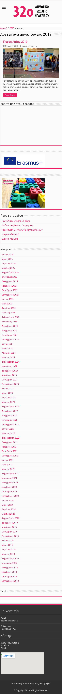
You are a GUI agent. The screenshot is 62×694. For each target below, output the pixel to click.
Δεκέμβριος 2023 (10, 371)
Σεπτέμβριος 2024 (10, 339)
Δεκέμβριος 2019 (10, 523)
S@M (48, 683)
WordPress (28, 683)
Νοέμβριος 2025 (9, 286)
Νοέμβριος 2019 (9, 527)
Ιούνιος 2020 (8, 500)
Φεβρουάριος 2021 (10, 473)
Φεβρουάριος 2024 (10, 362)
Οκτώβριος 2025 (9, 290)
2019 (12, 28)
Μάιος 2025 (7, 304)
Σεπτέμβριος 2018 (10, 581)
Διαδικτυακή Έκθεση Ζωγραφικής (18, 225)
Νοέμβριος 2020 (9, 487)
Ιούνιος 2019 (8, 541)
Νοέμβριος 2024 (9, 330)
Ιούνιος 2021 (8, 460)
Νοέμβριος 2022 (9, 415)
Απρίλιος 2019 (9, 549)
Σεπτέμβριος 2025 (10, 295)
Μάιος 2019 (7, 545)
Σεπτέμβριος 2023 (10, 384)
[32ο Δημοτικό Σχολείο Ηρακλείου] (31, 11)
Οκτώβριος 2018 (9, 576)
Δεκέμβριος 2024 (10, 326)
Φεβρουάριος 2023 (10, 406)
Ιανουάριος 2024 (9, 366)
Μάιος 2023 (7, 393)
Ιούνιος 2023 (8, 389)
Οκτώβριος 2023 (9, 380)
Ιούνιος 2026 (8, 254)
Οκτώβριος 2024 (9, 335)
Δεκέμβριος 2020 (10, 482)
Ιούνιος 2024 (8, 344)
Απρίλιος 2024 (9, 353)
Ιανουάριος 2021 (9, 478)
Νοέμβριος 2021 (9, 447)
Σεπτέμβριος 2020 (10, 496)
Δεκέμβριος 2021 (10, 442)
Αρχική (3, 28)
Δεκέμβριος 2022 (10, 411)
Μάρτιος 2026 (8, 268)
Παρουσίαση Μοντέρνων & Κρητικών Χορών (22, 230)
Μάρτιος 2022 (8, 433)
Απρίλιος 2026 (9, 263)
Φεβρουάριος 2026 (10, 272)
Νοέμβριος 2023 (9, 375)
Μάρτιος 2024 (8, 357)
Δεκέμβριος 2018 (10, 567)
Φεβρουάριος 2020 (10, 518)
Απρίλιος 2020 (9, 509)
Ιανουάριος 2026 (9, 277)
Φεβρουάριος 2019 (10, 558)
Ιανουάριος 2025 (9, 321)
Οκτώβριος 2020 (9, 491)
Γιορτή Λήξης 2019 (15, 41)
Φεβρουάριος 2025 (10, 317)
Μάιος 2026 (7, 259)
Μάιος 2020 (7, 505)
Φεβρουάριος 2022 (10, 438)
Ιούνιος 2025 (8, 299)
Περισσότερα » (10, 95)
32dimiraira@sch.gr (9, 621)
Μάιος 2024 (7, 348)
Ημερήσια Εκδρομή (10, 234)
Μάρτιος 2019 (8, 554)
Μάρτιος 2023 (8, 402)
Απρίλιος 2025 (9, 308)
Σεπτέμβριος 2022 (10, 424)
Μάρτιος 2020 (8, 514)
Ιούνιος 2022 (8, 429)
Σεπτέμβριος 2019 (10, 536)
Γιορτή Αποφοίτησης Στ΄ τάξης (16, 221)
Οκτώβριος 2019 (9, 532)
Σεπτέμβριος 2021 (10, 456)
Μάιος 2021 (7, 465)
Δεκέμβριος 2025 (10, 281)
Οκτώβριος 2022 (9, 420)
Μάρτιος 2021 (8, 469)
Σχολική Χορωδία (10, 239)
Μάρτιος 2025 (8, 313)
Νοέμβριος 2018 (9, 572)
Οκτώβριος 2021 (9, 451)
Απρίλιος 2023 (9, 397)
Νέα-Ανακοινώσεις (29, 46)
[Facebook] (31, 687)
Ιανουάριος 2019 (9, 563)
